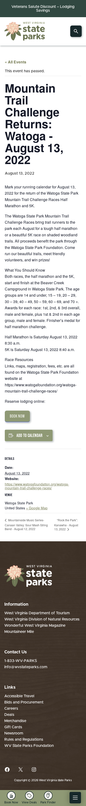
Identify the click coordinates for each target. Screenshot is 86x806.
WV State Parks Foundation (29, 746)
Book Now (17, 416)
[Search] (76, 31)
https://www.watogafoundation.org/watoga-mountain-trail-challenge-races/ (37, 486)
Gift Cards (13, 727)
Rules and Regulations (23, 739)
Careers (11, 708)
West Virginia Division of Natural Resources (42, 619)
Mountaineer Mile (19, 632)
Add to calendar (29, 435)
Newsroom (13, 733)
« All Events (15, 62)
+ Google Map (37, 508)
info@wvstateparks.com (25, 667)
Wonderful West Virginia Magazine (34, 625)
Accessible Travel (19, 696)
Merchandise (15, 721)
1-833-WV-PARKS (20, 661)
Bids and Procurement (23, 702)
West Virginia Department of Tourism (37, 613)
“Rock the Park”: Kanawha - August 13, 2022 (66, 524)
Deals (9, 715)
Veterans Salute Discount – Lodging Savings (43, 8)
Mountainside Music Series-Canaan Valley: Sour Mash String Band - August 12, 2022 (26, 524)
